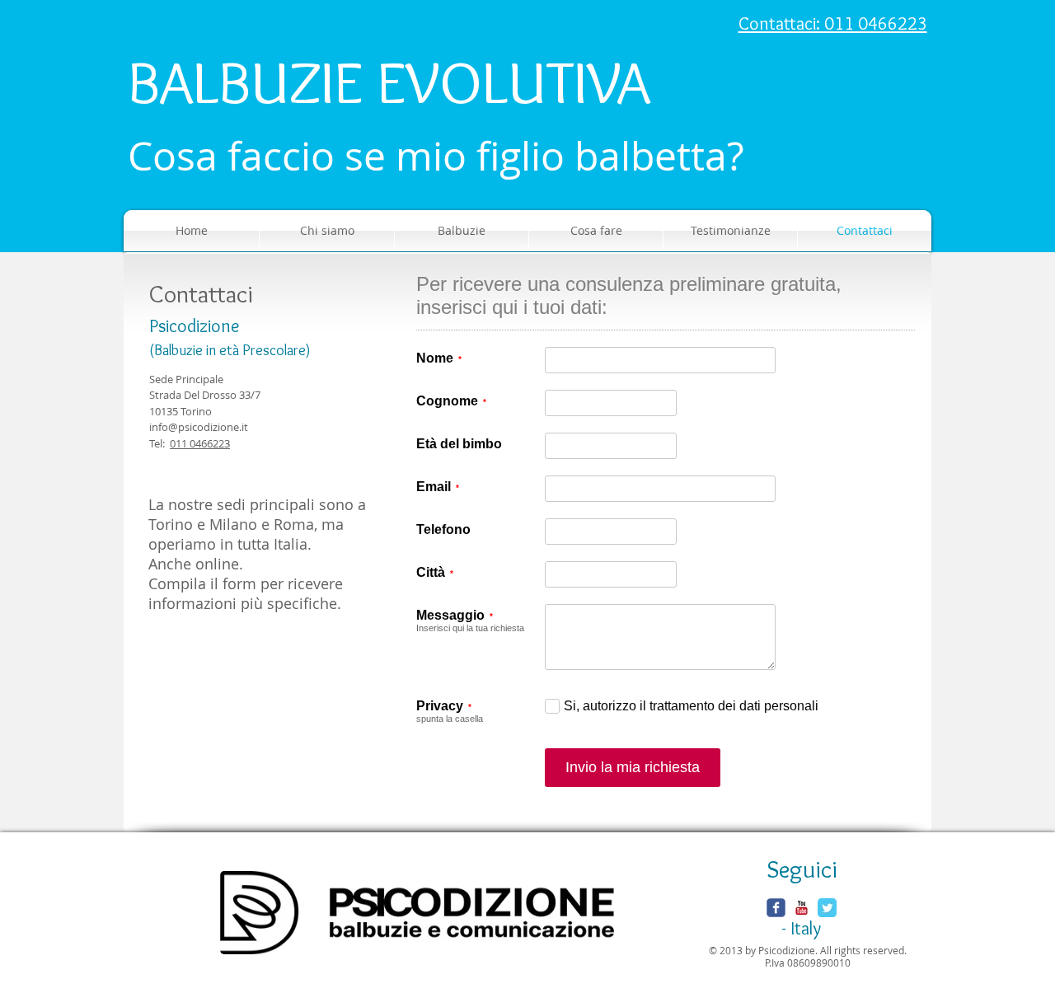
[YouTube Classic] (801, 907)
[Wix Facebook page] (776, 907)
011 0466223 (200, 443)
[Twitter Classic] (827, 907)
